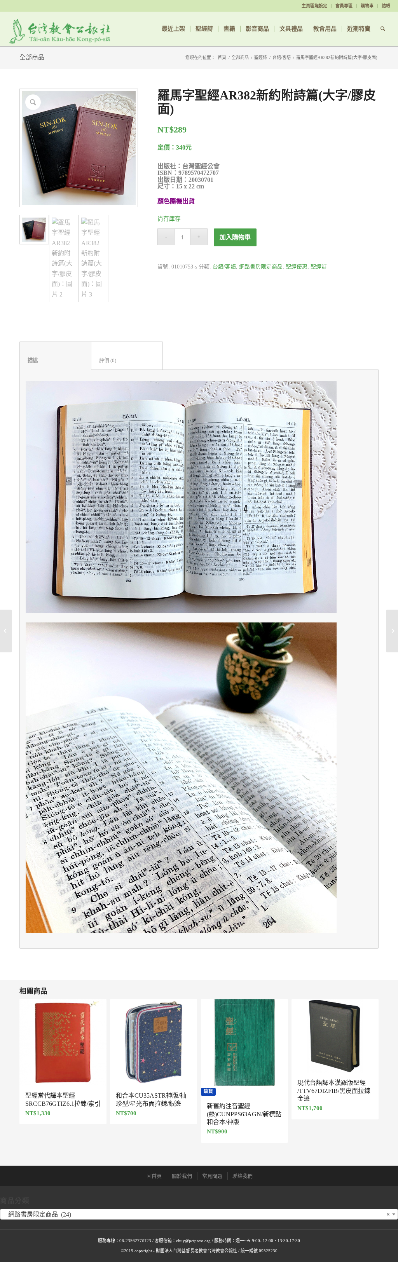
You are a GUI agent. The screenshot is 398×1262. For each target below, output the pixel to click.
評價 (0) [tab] (127, 360)
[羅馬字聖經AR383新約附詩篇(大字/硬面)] (6, 631)
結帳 (386, 5)
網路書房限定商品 (261, 267)
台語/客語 (281, 57)
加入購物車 (235, 237)
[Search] (382, 28)
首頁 (222, 57)
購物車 (367, 5)
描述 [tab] (56, 360)
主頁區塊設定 (314, 5)
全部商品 (31, 57)
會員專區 (344, 5)
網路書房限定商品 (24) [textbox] (196, 1214)
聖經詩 (260, 57)
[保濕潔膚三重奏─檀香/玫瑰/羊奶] (392, 631)
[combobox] (199, 1214)
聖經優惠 (296, 267)
